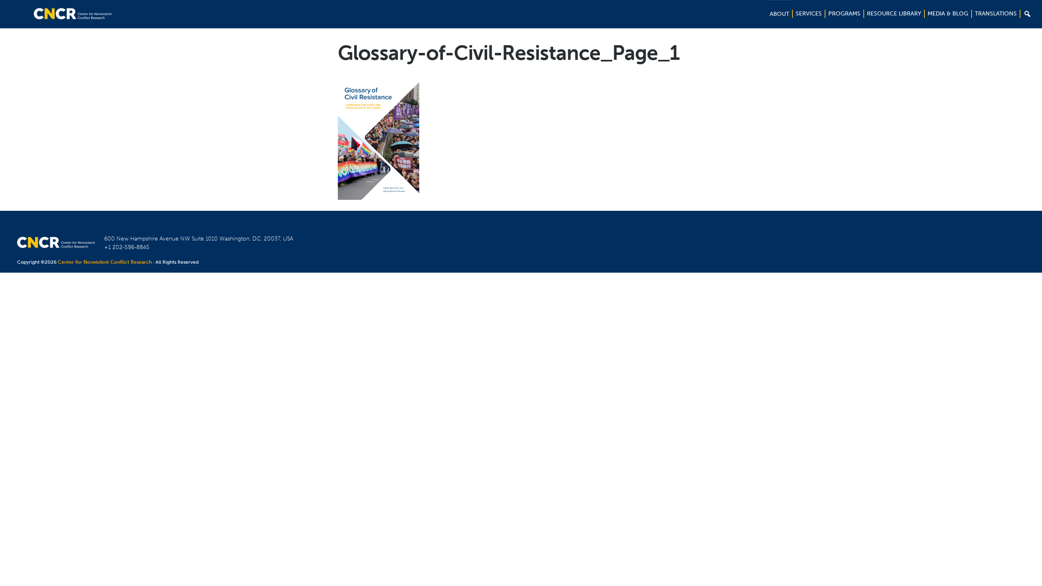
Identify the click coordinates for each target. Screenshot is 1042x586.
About (779, 14)
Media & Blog (948, 13)
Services (809, 13)
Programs (844, 13)
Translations (996, 13)
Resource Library (894, 13)
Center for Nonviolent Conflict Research (105, 262)
